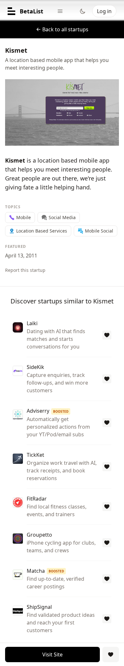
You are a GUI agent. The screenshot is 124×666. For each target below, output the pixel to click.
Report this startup (25, 270)
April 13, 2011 (21, 255)
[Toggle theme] (82, 11)
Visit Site (52, 654)
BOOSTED (60, 411)
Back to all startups (65, 29)
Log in (104, 11)
